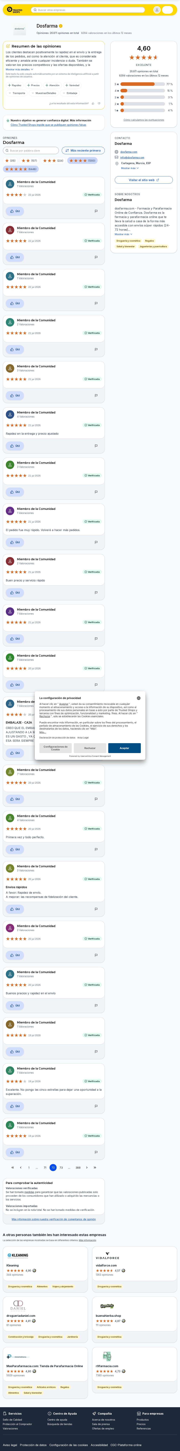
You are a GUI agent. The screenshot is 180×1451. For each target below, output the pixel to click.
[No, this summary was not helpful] (99, 103)
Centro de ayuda (57, 1419)
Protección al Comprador (17, 1424)
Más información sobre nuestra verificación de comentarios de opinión (54, 1219)
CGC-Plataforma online (126, 1445)
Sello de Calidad (12, 1419)
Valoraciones (10, 1428)
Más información (87, 1240)
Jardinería (72, 1336)
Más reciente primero (86, 150)
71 (45, 1167)
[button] (157, 10)
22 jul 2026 (34, 194)
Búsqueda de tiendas (59, 1424)
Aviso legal (10, 1445)
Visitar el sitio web (142, 180)
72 (53, 1167)
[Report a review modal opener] (96, 211)
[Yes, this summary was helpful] (93, 103)
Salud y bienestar (126, 246)
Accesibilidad (99, 1445)
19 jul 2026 (34, 1035)
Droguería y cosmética (128, 240)
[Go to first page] (12, 1167)
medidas (29, 1192)
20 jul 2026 (34, 668)
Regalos (149, 240)
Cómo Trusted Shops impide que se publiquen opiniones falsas (48, 124)
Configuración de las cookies (68, 1445)
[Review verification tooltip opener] (60, 26)
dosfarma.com (128, 151)
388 (78, 1167)
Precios (141, 1424)
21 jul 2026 (34, 333)
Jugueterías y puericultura (153, 246)
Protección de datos (33, 1445)
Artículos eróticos (46, 1387)
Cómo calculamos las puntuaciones (144, 119)
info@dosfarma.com (132, 157)
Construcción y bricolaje (21, 1336)
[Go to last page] (94, 1167)
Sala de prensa (101, 1424)
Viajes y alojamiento (62, 1286)
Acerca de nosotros (103, 1419)
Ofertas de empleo (103, 1428)
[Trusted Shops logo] (14, 10)
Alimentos (42, 1286)
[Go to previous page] (20, 1167)
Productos (143, 1419)
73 (61, 1167)
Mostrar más (128, 168)
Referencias (144, 1428)
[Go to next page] (86, 1167)
